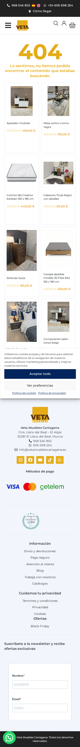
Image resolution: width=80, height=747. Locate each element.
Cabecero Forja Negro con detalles (58, 197)
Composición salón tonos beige (56, 340)
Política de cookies (24, 392)
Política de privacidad (52, 392)
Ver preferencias (40, 385)
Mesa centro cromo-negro (57, 124)
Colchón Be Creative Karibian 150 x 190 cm (20, 197)
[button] (8, 25)
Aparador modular (18, 123)
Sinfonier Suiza (16, 278)
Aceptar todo (40, 374)
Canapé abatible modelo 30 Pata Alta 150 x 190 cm (57, 278)
